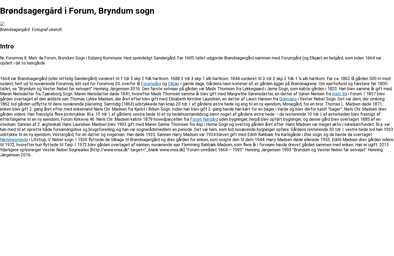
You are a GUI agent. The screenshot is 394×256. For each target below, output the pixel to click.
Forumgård (151, 83)
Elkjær (174, 83)
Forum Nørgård (204, 119)
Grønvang (288, 98)
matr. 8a (339, 93)
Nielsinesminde (14, 139)
